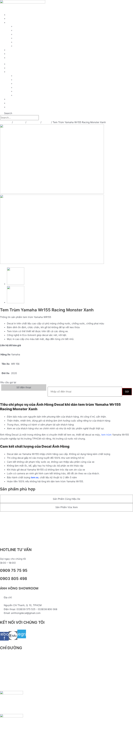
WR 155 (46, 122)
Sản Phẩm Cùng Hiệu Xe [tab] (66, 499)
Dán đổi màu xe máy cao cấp (30, 26)
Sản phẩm (12, 18)
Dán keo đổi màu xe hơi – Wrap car (33, 46)
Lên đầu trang (11, 517)
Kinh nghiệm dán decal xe (21, 49)
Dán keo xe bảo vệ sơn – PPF (30, 34)
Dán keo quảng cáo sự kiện (29, 42)
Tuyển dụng (13, 53)
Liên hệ (11, 57)
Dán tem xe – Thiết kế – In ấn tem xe (34, 30)
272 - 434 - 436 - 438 (16, 601)
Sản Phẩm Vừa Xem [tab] (66, 507)
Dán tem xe (33, 122)
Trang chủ (12, 14)
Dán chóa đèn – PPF (25, 38)
